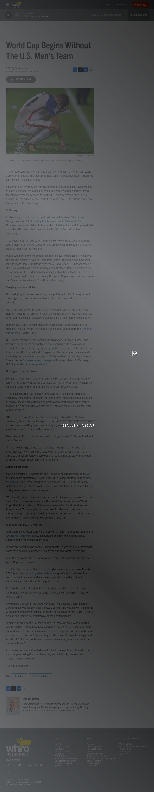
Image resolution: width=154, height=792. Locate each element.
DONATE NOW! (77, 425)
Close (135, 353)
